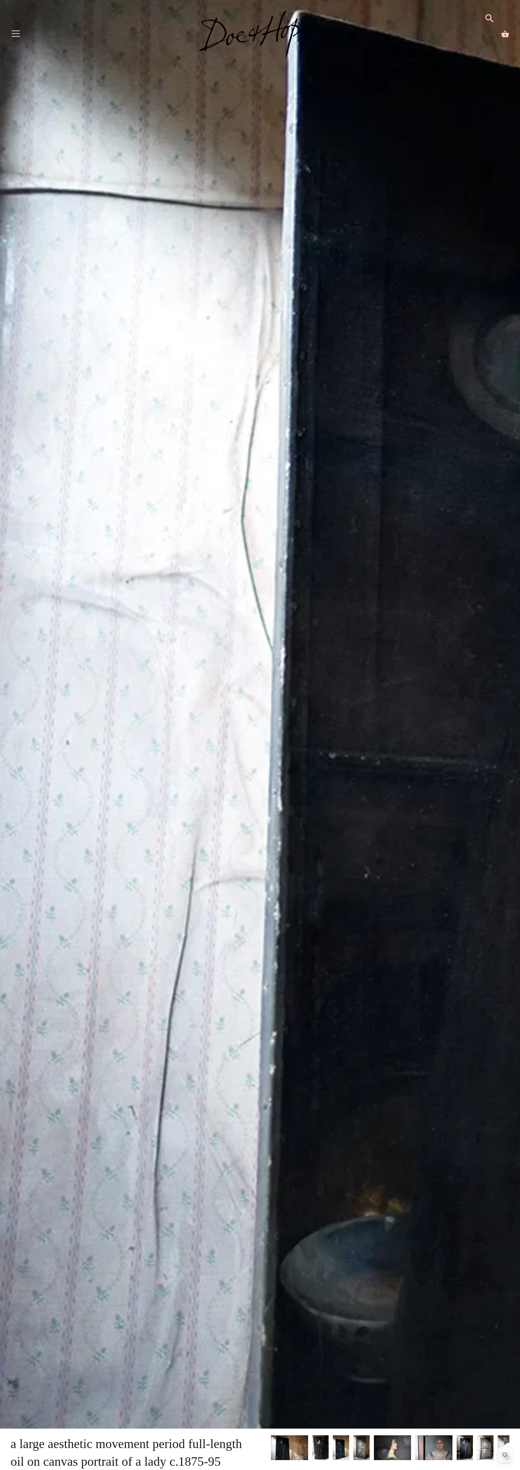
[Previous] (270, 1449)
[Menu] (16, 35)
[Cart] (505, 34)
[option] (289, 1449)
